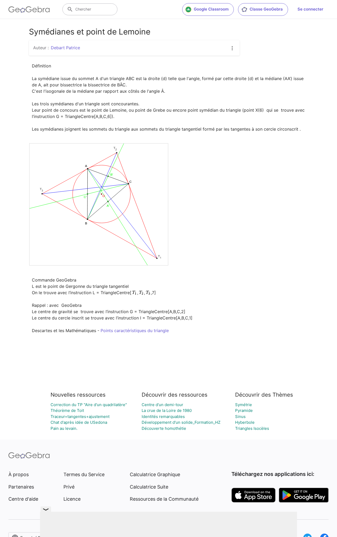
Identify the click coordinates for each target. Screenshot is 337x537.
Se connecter (310, 9)
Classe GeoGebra (266, 9)
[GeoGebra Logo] (29, 9)
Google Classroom (211, 9)
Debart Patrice (65, 47)
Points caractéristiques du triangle (135, 330)
